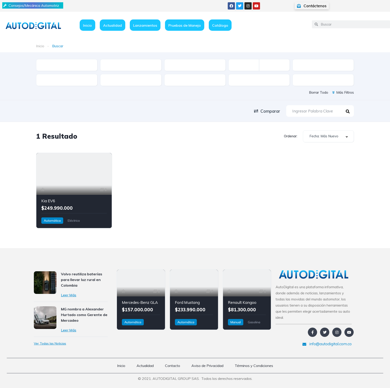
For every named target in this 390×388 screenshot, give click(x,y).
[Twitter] (239, 6)
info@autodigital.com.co (330, 343)
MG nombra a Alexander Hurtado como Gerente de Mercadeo (84, 315)
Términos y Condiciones (254, 365)
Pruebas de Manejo (184, 25)
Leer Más (68, 295)
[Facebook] (231, 6)
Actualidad (112, 25)
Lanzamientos (145, 25)
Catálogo (220, 25)
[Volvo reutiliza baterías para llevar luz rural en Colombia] (45, 282)
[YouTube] (349, 332)
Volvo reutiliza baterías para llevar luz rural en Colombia (81, 280)
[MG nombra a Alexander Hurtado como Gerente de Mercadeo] (45, 317)
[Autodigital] (33, 25)
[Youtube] (256, 6)
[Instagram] (248, 6)
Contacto (172, 365)
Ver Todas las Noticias (50, 343)
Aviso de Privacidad (207, 365)
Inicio (87, 25)
